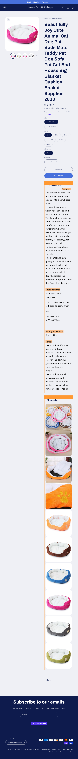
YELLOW (51, 140)
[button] (4, 7)
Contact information (66, 751)
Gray (50, 145)
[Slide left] (7, 56)
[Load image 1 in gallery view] (12, 55)
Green (67, 135)
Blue (58, 135)
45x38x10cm (52, 122)
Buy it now (58, 176)
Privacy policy (56, 749)
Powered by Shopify (33, 749)
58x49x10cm (52, 127)
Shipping (47, 108)
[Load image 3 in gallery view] (25, 55)
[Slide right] (37, 56)
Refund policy (45, 749)
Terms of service (67, 749)
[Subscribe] (55, 714)
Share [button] (48, 680)
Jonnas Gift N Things (20, 749)
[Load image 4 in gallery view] (31, 55)
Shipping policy (53, 751)
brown (62, 140)
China (50, 153)
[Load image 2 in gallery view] (19, 55)
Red (49, 135)
